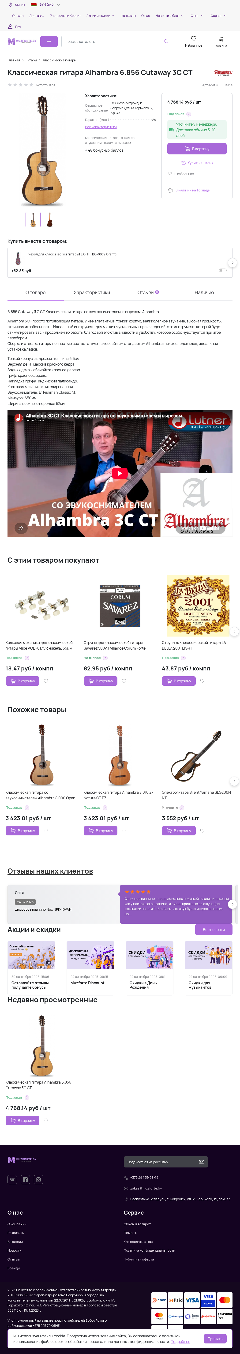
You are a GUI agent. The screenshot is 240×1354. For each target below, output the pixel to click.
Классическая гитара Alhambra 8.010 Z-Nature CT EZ (118, 795)
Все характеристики (101, 127)
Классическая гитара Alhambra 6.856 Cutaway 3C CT (38, 1085)
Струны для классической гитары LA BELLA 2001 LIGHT (194, 645)
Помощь (130, 1233)
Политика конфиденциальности (149, 1250)
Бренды (14, 1268)
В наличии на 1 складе (193, 190)
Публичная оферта (139, 1259)
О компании (17, 1224)
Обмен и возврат (137, 1224)
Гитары (31, 60)
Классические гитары (59, 60)
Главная (14, 60)
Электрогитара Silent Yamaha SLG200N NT (196, 795)
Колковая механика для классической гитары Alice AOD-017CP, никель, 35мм (39, 645)
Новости (14, 1250)
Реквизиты (16, 1233)
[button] (188, 114)
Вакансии (15, 1241)
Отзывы (14, 1259)
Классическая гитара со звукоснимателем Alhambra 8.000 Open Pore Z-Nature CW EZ (40, 795)
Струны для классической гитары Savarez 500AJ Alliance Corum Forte (115, 645)
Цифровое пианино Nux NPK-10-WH (43, 909)
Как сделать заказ (138, 1241)
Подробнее (180, 1341)
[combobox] (117, 41)
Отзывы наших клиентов (50, 871)
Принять (215, 1338)
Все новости (214, 929)
